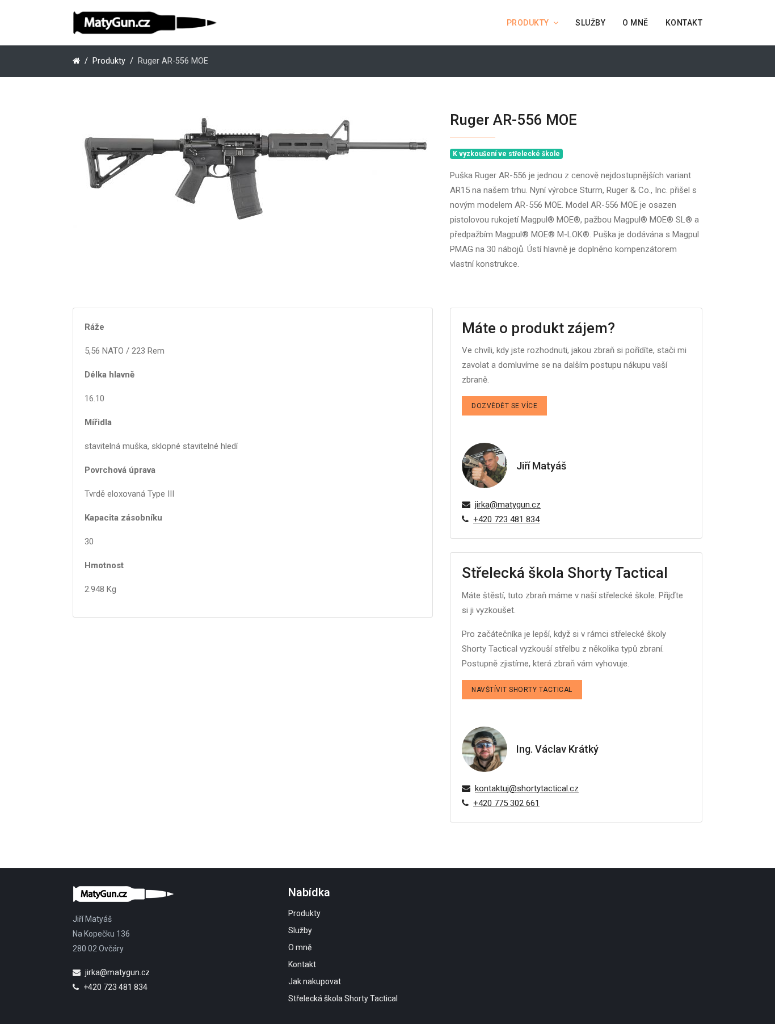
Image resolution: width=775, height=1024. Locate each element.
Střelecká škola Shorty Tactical (343, 998)
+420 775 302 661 (506, 803)
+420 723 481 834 (506, 519)
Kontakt (684, 22)
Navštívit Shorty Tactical (521, 690)
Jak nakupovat (314, 981)
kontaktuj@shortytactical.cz (527, 788)
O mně (635, 22)
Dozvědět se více (504, 406)
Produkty (528, 22)
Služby (590, 22)
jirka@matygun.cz (508, 505)
